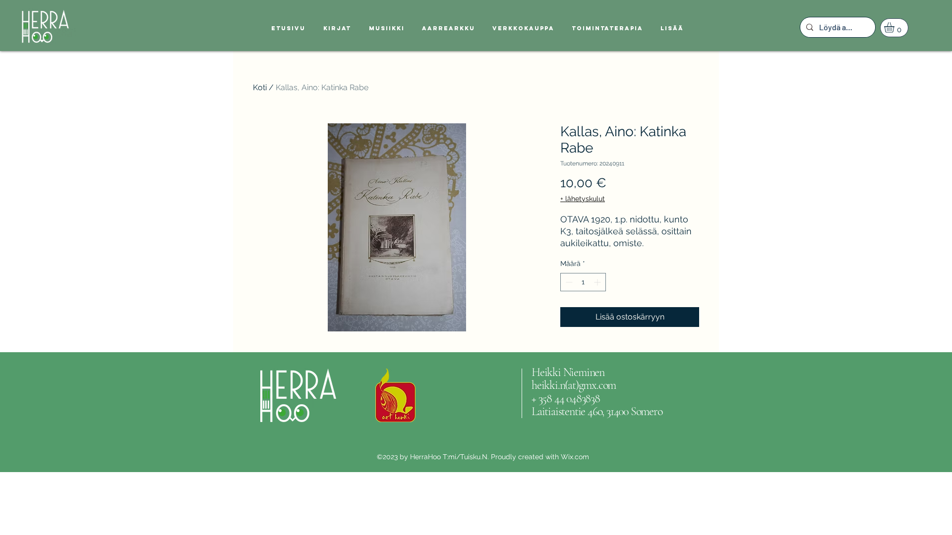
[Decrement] (568, 282)
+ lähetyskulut (582, 199)
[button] (895, 27)
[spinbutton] (583, 282)
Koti (260, 87)
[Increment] (598, 282)
